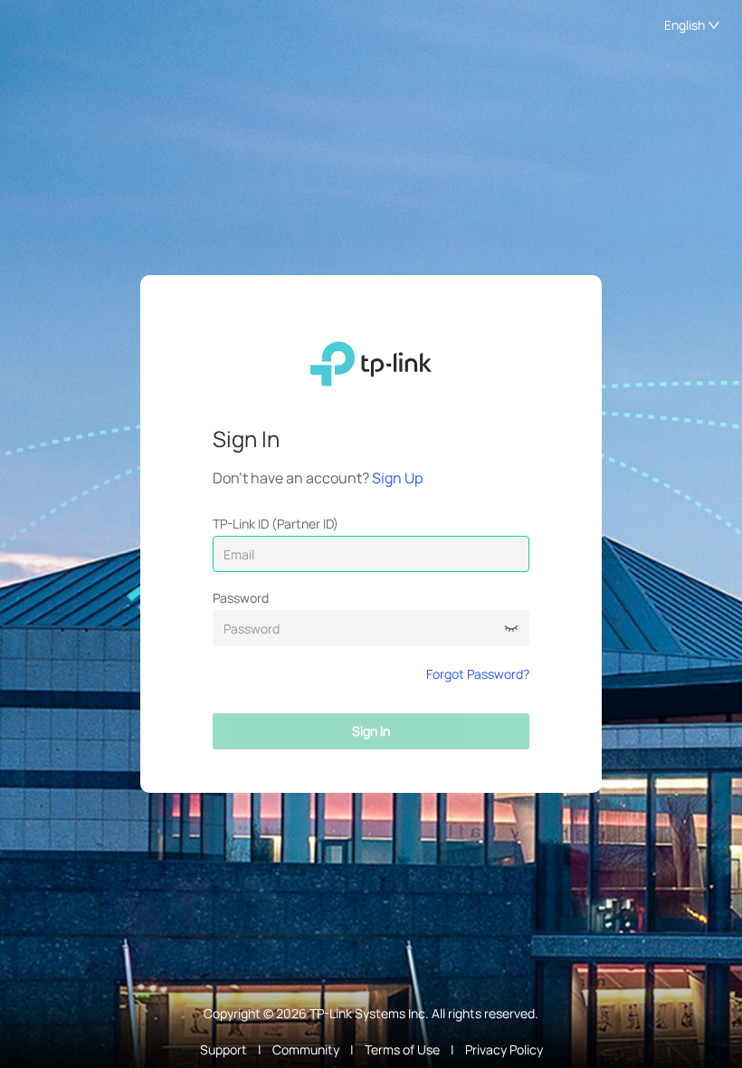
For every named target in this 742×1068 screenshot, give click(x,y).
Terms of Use (402, 1049)
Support (223, 1049)
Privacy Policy (504, 1049)
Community (305, 1049)
